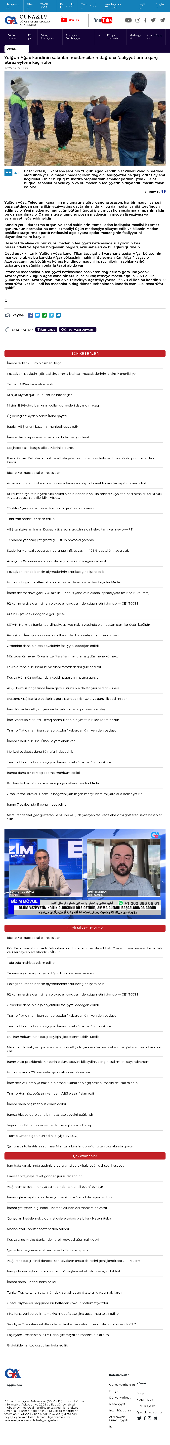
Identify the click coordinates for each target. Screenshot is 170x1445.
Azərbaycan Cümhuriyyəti (73, 37)
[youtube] (103, 20)
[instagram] (138, 20)
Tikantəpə (46, 329)
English (160, 6)
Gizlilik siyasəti (146, 1406)
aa (16, 172)
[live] (69, 20)
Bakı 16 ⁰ (67, 5)
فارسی (142, 6)
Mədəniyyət (135, 37)
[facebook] (145, 20)
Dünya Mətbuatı (120, 1397)
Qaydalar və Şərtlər (149, 1412)
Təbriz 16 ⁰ (89, 5)
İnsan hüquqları (154, 37)
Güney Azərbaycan (47, 37)
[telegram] (162, 20)
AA (8, 172)
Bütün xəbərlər (11, 37)
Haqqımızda (12, 6)
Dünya (30, 37)
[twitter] (153, 20)
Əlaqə (30, 6)
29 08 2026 (44, 6)
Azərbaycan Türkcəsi (113, 6)
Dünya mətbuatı (112, 37)
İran (99, 37)
